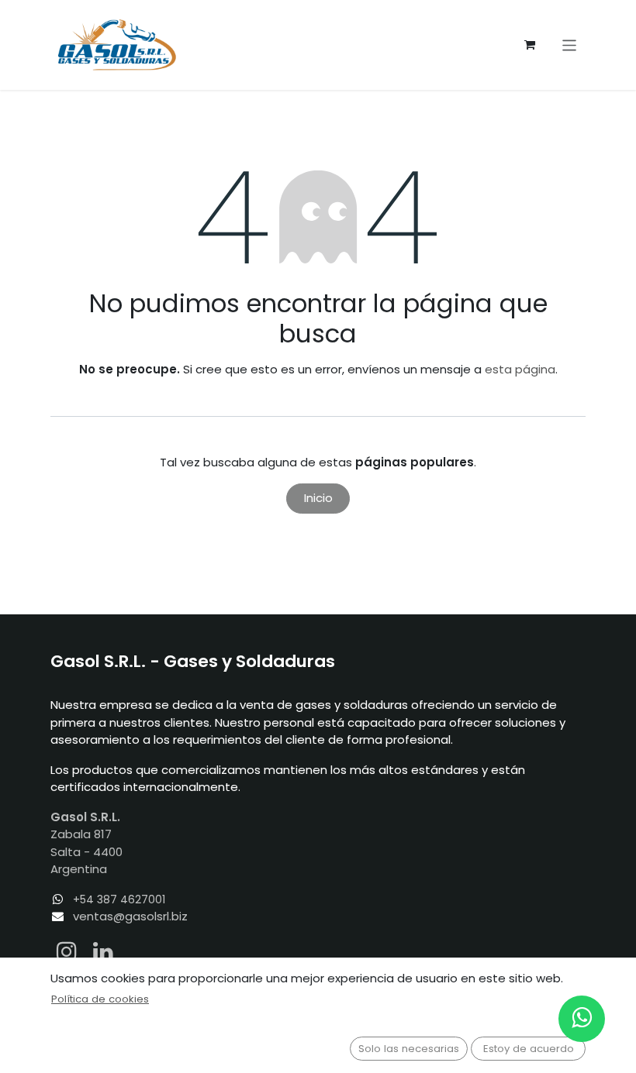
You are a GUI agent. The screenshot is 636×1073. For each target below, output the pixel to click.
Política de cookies (100, 999)
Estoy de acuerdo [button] (528, 1048)
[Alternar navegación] (569, 44)
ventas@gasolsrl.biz (130, 916)
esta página (520, 369)
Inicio (318, 498)
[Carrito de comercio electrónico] (529, 44)
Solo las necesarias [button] (408, 1048)
